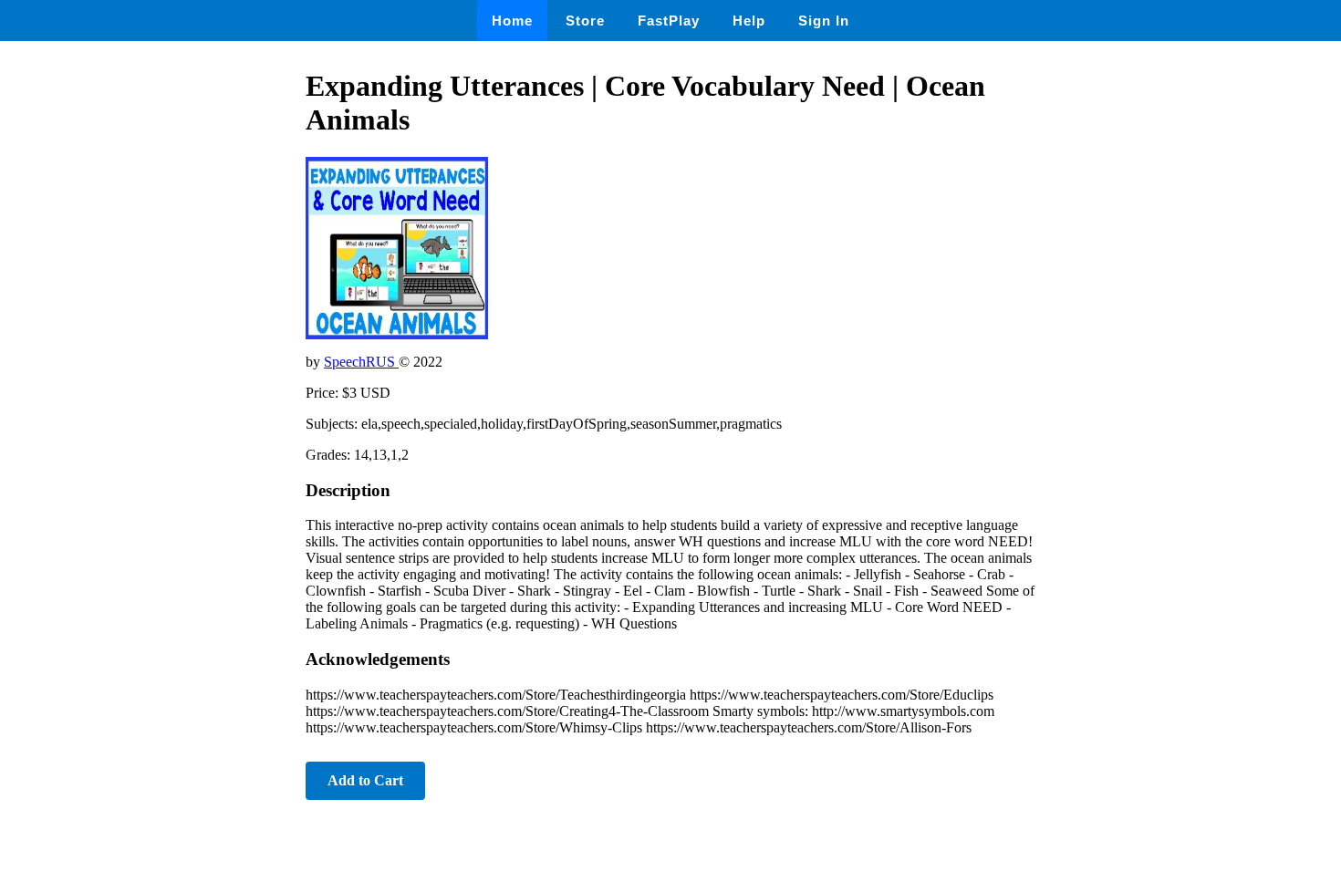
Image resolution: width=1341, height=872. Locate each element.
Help (749, 20)
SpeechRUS (361, 361)
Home (512, 20)
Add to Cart (365, 780)
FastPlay (669, 20)
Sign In (823, 20)
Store (585, 20)
